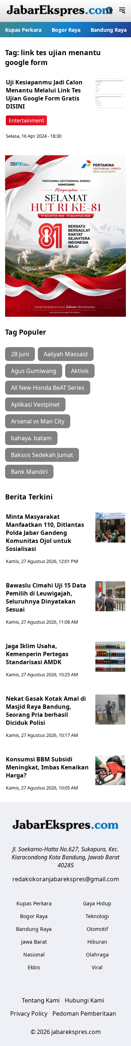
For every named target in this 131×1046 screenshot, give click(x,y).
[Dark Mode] (109, 11)
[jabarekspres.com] (59, 11)
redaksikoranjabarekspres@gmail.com (65, 879)
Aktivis (80, 371)
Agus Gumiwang (33, 371)
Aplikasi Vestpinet (35, 404)
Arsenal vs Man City (37, 421)
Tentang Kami (41, 1000)
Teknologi (97, 916)
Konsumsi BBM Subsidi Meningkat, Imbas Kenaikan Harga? (47, 767)
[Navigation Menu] (122, 11)
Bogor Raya (66, 29)
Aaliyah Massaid (66, 354)
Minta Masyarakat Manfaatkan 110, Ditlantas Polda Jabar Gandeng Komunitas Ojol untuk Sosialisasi (45, 533)
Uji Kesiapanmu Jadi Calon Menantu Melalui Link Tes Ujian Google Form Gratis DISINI (44, 94)
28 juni (20, 354)
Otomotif (97, 928)
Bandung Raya (109, 29)
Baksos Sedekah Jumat (42, 455)
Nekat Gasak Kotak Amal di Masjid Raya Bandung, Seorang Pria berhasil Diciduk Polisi (46, 711)
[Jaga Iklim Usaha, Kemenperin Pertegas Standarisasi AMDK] (110, 657)
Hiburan (97, 941)
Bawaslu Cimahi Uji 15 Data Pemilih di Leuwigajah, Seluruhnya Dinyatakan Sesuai (46, 597)
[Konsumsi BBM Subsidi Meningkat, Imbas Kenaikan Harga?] (110, 770)
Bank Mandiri (29, 472)
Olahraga (97, 954)
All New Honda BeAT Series (47, 388)
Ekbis (34, 967)
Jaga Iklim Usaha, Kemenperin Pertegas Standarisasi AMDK (37, 654)
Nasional (34, 954)
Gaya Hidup (97, 903)
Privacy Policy (28, 1013)
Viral (97, 967)
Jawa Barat (34, 941)
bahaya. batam (31, 438)
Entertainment (26, 120)
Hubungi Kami (84, 1000)
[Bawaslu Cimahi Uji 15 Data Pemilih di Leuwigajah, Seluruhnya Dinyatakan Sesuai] (110, 596)
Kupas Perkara (23, 29)
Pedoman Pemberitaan (84, 1013)
